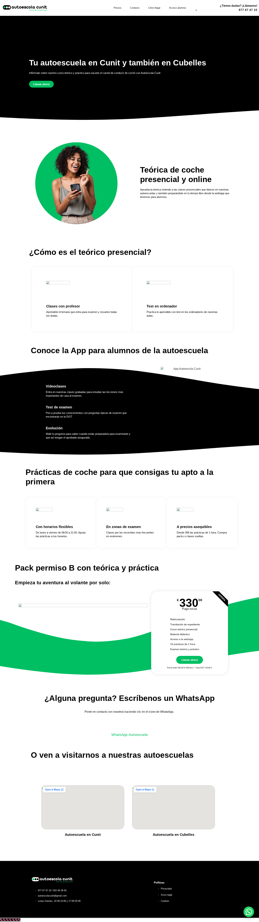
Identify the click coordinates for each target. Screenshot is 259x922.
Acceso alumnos (177, 8)
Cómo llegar (154, 8)
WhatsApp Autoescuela (129, 735)
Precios (117, 8)
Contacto (134, 8)
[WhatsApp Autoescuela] (129, 724)
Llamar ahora (189, 659)
